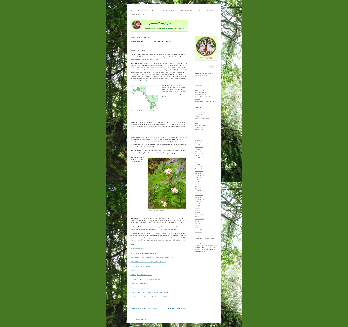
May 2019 (197, 145)
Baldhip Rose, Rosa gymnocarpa (176, 308)
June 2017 (197, 158)
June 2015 (197, 203)
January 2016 (198, 193)
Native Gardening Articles (168, 11)
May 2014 (197, 223)
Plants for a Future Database (139, 288)
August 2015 (198, 201)
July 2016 (197, 179)
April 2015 (197, 208)
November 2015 (199, 195)
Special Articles (199, 127)
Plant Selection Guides (186, 11)
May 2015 (197, 206)
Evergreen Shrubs (199, 121)
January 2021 (198, 140)
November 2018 (199, 147)
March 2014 (198, 227)
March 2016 (198, 188)
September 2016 (199, 175)
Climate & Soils (199, 114)
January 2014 (198, 232)
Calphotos (133, 270)
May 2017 (197, 160)
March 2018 (198, 151)
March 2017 (198, 162)
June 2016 (197, 182)
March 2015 (198, 210)
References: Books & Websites (139, 15)
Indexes (154, 11)
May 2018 (197, 149)
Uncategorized (199, 129)
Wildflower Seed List (200, 94)
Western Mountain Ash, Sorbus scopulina (143, 308)
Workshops (210, 11)
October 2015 (198, 197)
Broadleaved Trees (200, 112)
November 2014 (199, 214)
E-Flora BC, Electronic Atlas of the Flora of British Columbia (148, 262)
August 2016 (198, 177)
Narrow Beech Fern (200, 90)
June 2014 (197, 221)
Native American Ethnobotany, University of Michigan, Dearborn (149, 292)
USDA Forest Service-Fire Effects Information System (146, 279)
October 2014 (198, 217)
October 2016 (198, 173)
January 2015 (198, 212)
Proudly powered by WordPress (138, 319)
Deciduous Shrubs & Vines (151, 297)
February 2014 (199, 230)
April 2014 (197, 225)
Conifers (197, 116)
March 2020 (198, 142)
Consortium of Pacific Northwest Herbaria (143, 253)
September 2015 (199, 199)
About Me (200, 11)
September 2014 (199, 219)
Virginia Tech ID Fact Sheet (138, 283)
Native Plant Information (201, 125)
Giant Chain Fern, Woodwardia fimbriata (206, 101)
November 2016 (199, 171)
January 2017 (198, 166)
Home (132, 11)
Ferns (196, 123)
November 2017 (199, 153)
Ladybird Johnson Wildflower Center (141, 275)
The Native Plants (143, 11)
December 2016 (199, 169)
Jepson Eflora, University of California (141, 266)
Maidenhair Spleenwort (201, 92)
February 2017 (199, 164)
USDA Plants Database (137, 249)
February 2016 (199, 190)
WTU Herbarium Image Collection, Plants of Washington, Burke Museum (152, 257)
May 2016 (197, 184)
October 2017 (198, 155)
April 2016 (197, 186)
